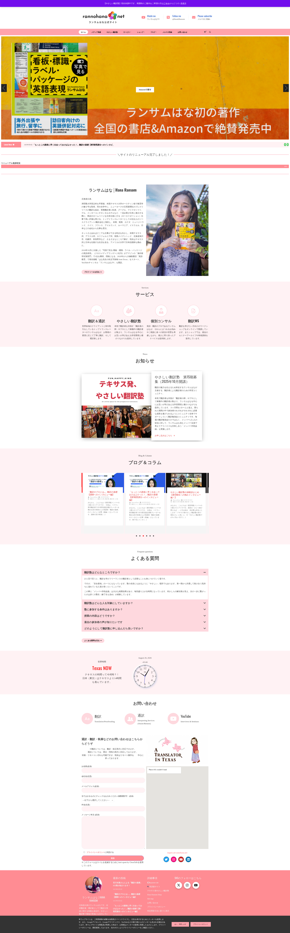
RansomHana (93, 502)
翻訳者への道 (114, 504)
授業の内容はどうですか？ (99, 615)
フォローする (145, 84)
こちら (166, 3)
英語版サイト (154, 887)
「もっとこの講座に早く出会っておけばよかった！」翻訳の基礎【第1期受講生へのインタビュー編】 (76, 144)
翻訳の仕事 (101, 504)
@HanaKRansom (178, 19)
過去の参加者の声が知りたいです (103, 622)
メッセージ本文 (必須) (90, 815)
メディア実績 (96, 32)
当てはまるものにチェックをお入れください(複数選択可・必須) (107, 796)
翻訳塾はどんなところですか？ (102, 572)
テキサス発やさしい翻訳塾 (158, 891)
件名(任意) (86, 805)
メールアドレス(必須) (90, 786)
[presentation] (4, 88)
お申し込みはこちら (163, 436)
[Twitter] (166, 859)
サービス (126, 32)
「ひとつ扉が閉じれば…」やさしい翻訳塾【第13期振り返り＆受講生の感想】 (186, 495)
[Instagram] (173, 859)
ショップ (140, 32)
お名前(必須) (87, 766)
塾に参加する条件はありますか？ (103, 609)
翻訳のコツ (93, 504)
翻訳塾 (107, 504)
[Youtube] (181, 859)
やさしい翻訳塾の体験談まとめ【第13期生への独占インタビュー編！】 (144, 495)
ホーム (83, 32)
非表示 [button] (183, 3)
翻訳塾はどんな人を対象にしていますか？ (108, 603)
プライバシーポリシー (96, 852)
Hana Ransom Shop (154, 895)
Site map (150, 899)
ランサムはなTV (153, 19)
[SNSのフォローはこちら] (178, 885)
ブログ (153, 32)
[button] (285, 144)
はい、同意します (180, 924)
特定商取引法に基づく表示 (158, 911)
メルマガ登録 (167, 32)
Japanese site (153, 883)
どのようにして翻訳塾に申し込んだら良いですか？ (113, 628)
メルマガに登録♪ (204, 19)
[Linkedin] (188, 859)
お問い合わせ (182, 32)
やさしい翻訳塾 (112, 32)
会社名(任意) (87, 776)
